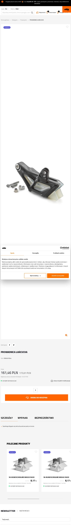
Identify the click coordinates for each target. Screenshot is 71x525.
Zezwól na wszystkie (58, 275)
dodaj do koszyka (38, 397)
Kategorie (14, 20)
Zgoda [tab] (12, 253)
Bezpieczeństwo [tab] (43, 418)
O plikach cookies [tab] (58, 253)
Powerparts (23, 20)
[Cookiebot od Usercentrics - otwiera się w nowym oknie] (61, 248)
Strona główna (5, 20)
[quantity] (35, 390)
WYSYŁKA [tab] (23, 418)
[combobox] (6, 9)
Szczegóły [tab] (35, 253)
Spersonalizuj (34, 275)
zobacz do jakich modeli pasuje (61, 381)
